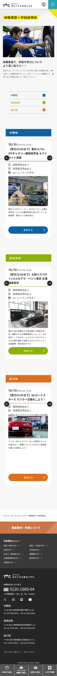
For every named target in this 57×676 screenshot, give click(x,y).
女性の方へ (8, 549)
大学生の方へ (34, 549)
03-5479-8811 (13, 643)
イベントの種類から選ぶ (21, 671)
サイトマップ (29, 652)
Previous (7, 158)
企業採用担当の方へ (11, 558)
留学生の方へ (34, 558)
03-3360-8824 (13, 613)
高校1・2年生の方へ (37, 545)
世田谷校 (15, 102)
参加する (28, 230)
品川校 (14, 110)
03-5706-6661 (13, 628)
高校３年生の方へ (11, 545)
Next (49, 158)
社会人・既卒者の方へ (12, 554)
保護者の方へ (34, 554)
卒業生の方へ (9, 562)
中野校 (14, 95)
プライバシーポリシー (12, 652)
